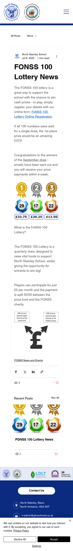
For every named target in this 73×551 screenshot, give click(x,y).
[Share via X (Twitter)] (24, 371)
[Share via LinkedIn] (33, 371)
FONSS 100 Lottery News (34, 439)
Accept (54, 539)
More (30, 35)
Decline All (20, 539)
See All (55, 397)
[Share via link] (42, 371)
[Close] (68, 522)
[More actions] (57, 56)
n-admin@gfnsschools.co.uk (37, 515)
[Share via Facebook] (16, 371)
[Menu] (66, 11)
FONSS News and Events (28, 360)
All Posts (15, 35)
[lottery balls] (36, 418)
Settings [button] (36, 546)
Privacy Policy (21, 530)
